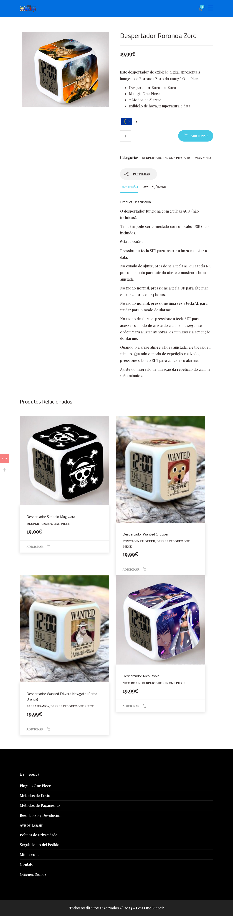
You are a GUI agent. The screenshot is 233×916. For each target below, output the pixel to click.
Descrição (129, 187)
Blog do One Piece (35, 785)
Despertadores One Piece (163, 158)
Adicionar (199, 136)
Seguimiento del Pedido (39, 844)
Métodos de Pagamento (40, 805)
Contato (26, 864)
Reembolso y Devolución (40, 815)
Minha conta (30, 854)
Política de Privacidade (38, 834)
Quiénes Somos (33, 874)
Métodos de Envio (35, 795)
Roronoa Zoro (199, 158)
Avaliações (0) (154, 187)
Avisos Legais (31, 825)
